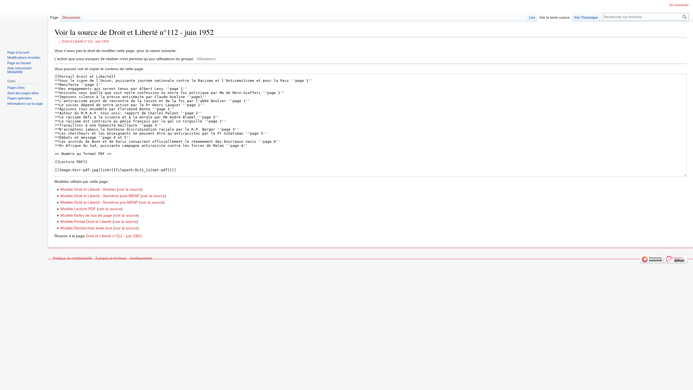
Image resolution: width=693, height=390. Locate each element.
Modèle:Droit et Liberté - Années (88, 189)
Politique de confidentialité (72, 258)
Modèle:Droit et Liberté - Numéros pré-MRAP (99, 202)
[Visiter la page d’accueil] (23, 21)
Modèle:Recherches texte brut (86, 228)
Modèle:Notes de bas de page (86, 215)
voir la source (129, 189)
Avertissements (141, 258)
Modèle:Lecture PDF (78, 209)
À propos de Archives (110, 258)
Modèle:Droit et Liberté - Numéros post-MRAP (99, 196)
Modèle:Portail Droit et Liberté (86, 221)
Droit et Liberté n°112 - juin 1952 (85, 41)
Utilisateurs (206, 59)
